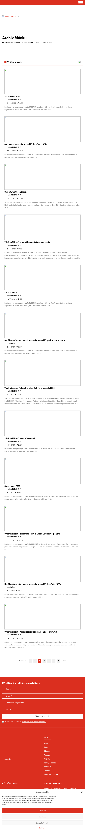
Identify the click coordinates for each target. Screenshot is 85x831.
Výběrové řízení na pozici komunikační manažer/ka (27, 242)
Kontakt (47, 771)
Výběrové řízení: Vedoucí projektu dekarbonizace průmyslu (30, 632)
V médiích (47, 767)
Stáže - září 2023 (11, 292)
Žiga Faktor (11, 343)
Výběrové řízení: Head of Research (19, 438)
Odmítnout (42, 817)
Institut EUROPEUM (14, 99)
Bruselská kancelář (51, 775)
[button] (82, 792)
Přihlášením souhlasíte (25, 722)
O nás (46, 747)
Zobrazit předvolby (42, 823)
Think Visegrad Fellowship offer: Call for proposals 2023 (29, 388)
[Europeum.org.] (5, 17)
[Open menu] (80, 2)
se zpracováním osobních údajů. (34, 722)
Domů (46, 743)
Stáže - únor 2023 (12, 486)
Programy (47, 755)
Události (47, 751)
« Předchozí (22, 661)
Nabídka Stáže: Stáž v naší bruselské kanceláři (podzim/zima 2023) (34, 340)
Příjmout (43, 811)
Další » (65, 661)
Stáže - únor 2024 (12, 96)
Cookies (41, 828)
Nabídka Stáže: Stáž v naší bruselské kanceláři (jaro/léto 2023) (32, 584)
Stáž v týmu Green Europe (15, 192)
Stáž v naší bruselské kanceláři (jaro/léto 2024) (25, 144)
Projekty (47, 759)
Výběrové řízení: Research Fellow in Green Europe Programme (32, 534)
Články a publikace (51, 763)
